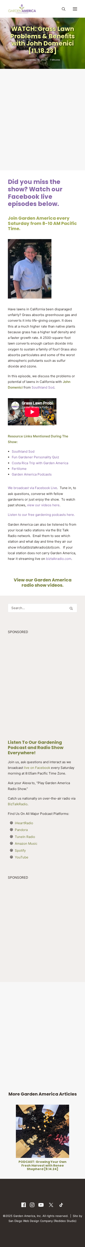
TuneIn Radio (25, 837)
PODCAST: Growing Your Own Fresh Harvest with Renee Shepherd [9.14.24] (42, 1165)
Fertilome (19, 469)
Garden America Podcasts (32, 474)
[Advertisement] (42, 119)
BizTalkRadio (17, 804)
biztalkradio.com (58, 559)
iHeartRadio (24, 823)
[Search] (62, 9)
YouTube (21, 857)
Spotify (20, 850)
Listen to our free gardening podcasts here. (41, 515)
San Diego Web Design (24, 1221)
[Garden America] (22, 9)
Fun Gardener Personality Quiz (35, 457)
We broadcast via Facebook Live (32, 488)
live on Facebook (37, 768)
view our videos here (43, 505)
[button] (75, 9)
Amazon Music (26, 843)
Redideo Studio (65, 1221)
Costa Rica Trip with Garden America (40, 463)
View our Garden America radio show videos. (42, 582)
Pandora (21, 830)
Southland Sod (43, 387)
